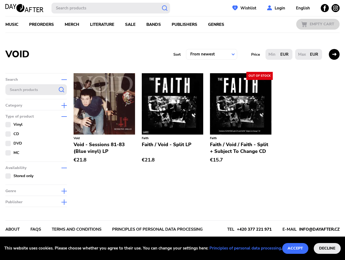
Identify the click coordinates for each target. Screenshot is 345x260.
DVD (17, 143)
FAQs (35, 229)
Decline (327, 248)
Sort (177, 54)
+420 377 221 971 (254, 229)
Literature (102, 24)
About (12, 229)
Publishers (184, 24)
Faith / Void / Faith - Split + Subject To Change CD (239, 147)
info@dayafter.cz (319, 229)
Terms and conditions (76, 229)
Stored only (23, 175)
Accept (295, 248)
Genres (216, 24)
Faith (145, 138)
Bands (153, 24)
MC (16, 152)
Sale (130, 24)
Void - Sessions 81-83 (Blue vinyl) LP (99, 147)
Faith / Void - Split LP (166, 144)
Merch (72, 24)
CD (16, 133)
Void (77, 138)
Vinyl (17, 124)
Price (255, 54)
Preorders (41, 24)
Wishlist (248, 8)
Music (11, 24)
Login (280, 8)
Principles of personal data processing (245, 248)
